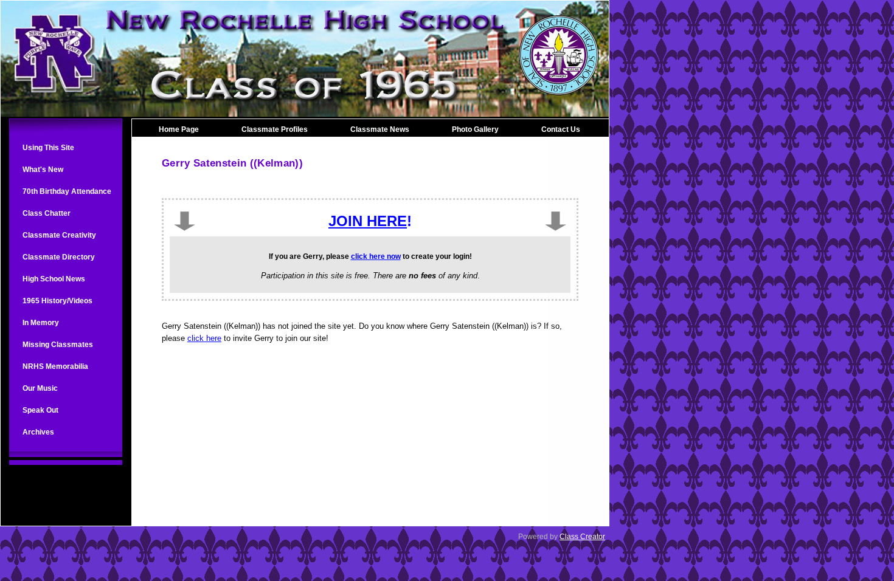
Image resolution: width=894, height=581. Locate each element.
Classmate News (379, 129)
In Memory (41, 322)
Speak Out (40, 410)
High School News (54, 279)
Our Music (40, 388)
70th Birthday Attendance (67, 191)
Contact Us (560, 129)
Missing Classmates (58, 344)
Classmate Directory (59, 257)
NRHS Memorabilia (55, 366)
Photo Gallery (475, 129)
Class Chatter (47, 213)
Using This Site (48, 147)
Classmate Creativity (59, 235)
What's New (43, 169)
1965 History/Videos (57, 301)
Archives (38, 432)
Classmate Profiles (274, 129)
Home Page (179, 129)
